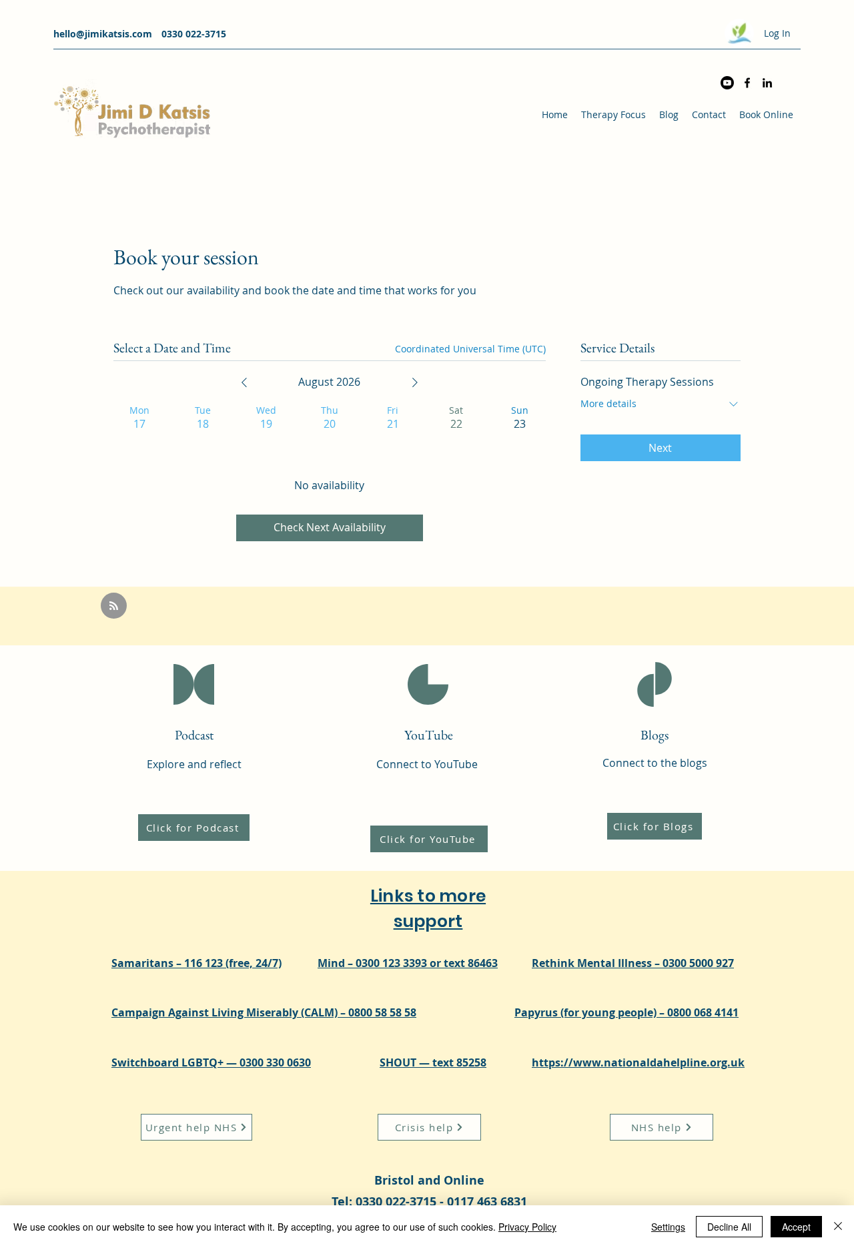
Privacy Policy (527, 1226)
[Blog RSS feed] (114, 606)
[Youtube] (727, 82)
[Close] (838, 1226)
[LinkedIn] (767, 82)
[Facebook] (747, 82)
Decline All (729, 1226)
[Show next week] (415, 382)
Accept (796, 1226)
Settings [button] (668, 1226)
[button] (613, 115)
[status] (470, 349)
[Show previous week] (244, 382)
